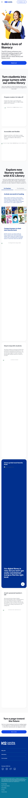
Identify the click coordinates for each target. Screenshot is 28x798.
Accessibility (3, 787)
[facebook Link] (3, 769)
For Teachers (7, 188)
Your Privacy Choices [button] (5, 785)
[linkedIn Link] (14, 769)
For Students (20, 188)
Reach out (14, 63)
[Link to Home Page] (8, 2)
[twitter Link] (11, 769)
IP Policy (3, 789)
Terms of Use (4, 791)
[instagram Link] (7, 769)
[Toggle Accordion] (26, 750)
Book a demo (14, 731)
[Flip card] (23, 584)
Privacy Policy (4, 783)
